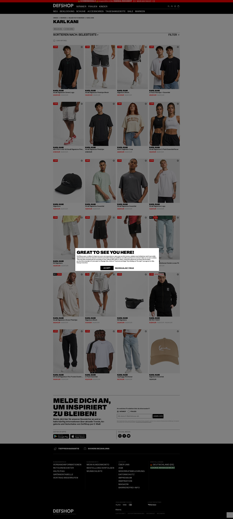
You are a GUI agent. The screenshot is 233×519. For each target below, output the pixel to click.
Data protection (82, 263)
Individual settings (124, 268)
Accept (106, 268)
